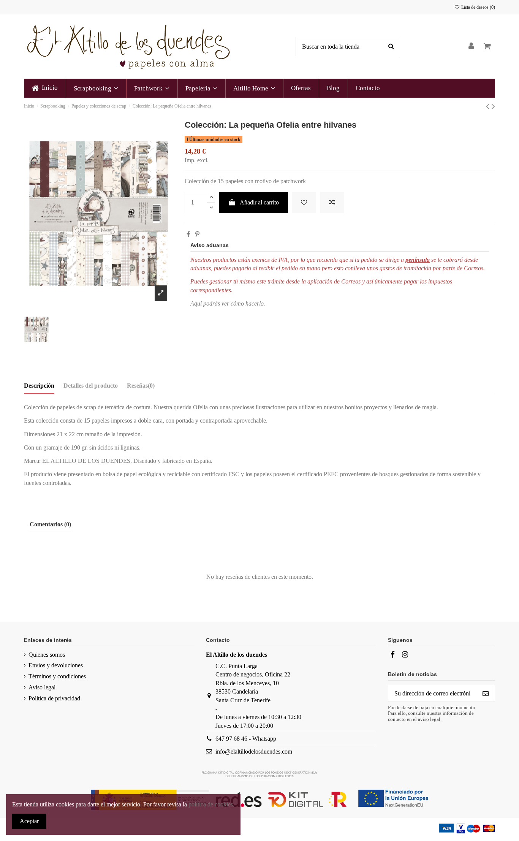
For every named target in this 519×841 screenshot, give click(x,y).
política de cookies (210, 804)
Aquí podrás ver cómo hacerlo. (227, 303)
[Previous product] (489, 106)
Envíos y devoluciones (55, 665)
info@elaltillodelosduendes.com (253, 751)
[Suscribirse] (485, 693)
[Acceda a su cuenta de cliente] (471, 46)
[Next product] (493, 106)
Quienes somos (46, 654)
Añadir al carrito (259, 202)
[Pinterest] (197, 234)
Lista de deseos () (477, 7)
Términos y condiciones (57, 676)
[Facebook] (392, 655)
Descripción (39, 385)
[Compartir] (188, 234)
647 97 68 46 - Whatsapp (245, 738)
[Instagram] (405, 655)
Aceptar (29, 821)
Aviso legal (41, 687)
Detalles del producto (90, 385)
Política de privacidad (54, 698)
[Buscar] (391, 47)
